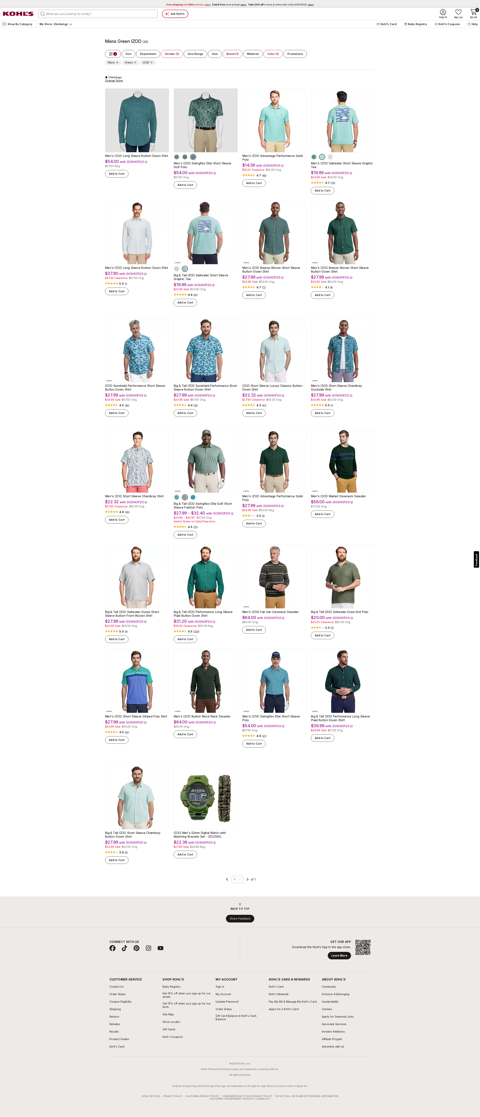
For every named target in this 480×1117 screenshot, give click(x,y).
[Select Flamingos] (185, 157)
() (264, 175)
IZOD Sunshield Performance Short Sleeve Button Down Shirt (135, 387)
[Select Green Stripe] (177, 157)
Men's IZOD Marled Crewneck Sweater (338, 496)
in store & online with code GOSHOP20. (281, 4)
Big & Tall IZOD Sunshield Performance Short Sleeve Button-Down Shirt (205, 387)
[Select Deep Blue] (322, 157)
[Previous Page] (227, 879)
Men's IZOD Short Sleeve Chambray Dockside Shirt (336, 387)
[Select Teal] (193, 497)
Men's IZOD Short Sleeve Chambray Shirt (134, 496)
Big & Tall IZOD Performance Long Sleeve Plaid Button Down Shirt (203, 613)
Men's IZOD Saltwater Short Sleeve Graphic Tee (342, 165)
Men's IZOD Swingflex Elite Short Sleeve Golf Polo (202, 165)
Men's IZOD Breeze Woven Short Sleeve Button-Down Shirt (271, 269)
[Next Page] (248, 879)
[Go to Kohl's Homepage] (18, 14)
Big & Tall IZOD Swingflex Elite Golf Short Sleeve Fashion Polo (203, 505)
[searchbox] (98, 14)
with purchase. (188, 4)
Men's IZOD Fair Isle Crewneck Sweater (270, 612)
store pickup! (229, 4)
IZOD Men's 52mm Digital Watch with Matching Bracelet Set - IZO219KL (200, 834)
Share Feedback (240, 918)
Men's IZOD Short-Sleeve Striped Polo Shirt (136, 716)
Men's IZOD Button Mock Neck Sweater (202, 716)
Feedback (476, 560)
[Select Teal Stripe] (177, 497)
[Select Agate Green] (185, 269)
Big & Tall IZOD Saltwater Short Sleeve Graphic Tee (201, 277)
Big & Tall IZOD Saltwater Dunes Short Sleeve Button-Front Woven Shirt (132, 613)
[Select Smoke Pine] (314, 157)
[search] (42, 13)
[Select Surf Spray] (330, 157)
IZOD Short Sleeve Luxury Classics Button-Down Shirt (272, 387)
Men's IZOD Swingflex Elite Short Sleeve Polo (271, 718)
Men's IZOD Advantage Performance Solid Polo (272, 157)
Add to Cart (116, 173)
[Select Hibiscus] (193, 157)
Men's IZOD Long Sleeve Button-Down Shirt (136, 156)
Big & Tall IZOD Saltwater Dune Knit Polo (339, 612)
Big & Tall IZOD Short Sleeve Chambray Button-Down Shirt (132, 834)
